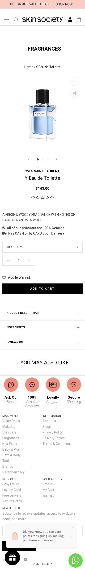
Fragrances (10, 438)
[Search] (16, 19)
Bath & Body (11, 455)
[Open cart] (79, 19)
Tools (6, 461)
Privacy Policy (52, 432)
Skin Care (9, 432)
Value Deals (11, 421)
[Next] (56, 159)
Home (28, 67)
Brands (7, 466)
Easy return (10, 484)
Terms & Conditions (57, 444)
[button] (42, 198)
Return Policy (12, 501)
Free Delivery (11, 495)
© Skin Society (42, 563)
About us (49, 421)
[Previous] (29, 159)
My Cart (48, 490)
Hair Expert (10, 444)
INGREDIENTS (15, 327)
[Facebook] (4, 559)
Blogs (46, 427)
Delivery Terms (53, 438)
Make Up (8, 427)
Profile (47, 484)
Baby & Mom (11, 449)
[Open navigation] (6, 19)
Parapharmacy (13, 472)
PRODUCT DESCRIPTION (22, 313)
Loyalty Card (11, 490)
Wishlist (48, 495)
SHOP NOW (64, 4)
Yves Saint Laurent (42, 171)
